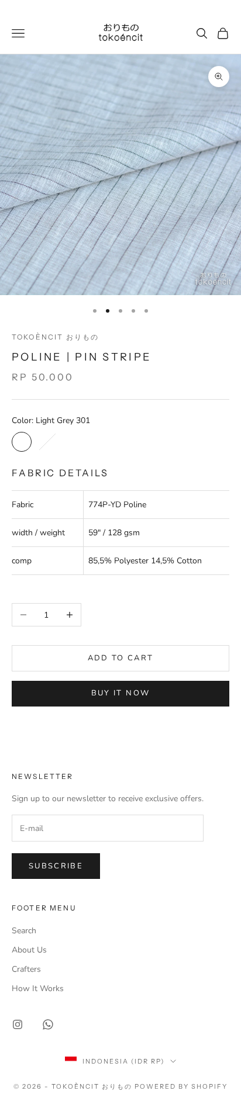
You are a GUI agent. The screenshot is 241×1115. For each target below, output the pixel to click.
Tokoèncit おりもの (55, 337)
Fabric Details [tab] (60, 473)
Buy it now (120, 693)
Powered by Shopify (181, 1086)
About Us (29, 949)
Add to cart (121, 658)
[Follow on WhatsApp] (48, 1024)
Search (24, 930)
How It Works (38, 988)
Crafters (26, 969)
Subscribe (56, 866)
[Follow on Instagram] (17, 1024)
